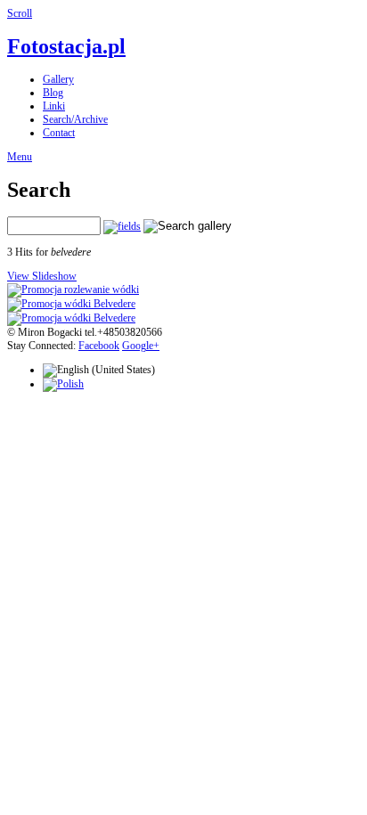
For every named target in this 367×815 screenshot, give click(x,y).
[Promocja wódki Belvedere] (71, 303)
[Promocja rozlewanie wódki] (73, 289)
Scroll (19, 13)
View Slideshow (42, 276)
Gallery (58, 79)
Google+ (140, 345)
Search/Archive (75, 119)
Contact (59, 132)
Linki (54, 106)
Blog (53, 92)
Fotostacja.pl (66, 46)
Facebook (98, 345)
